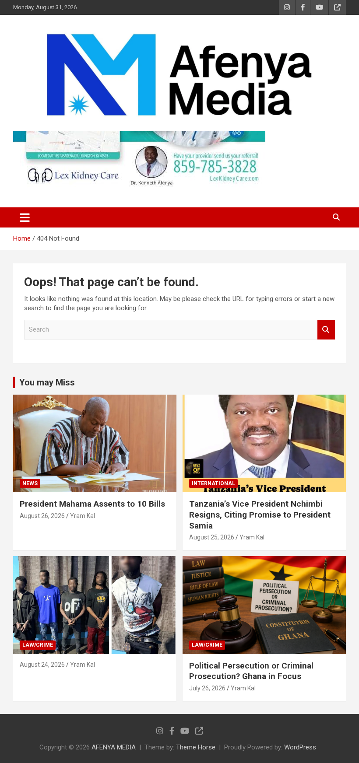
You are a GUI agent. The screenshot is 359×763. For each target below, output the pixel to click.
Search (326, 330)
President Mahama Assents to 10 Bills (92, 504)
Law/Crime (37, 645)
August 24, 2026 (42, 664)
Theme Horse (195, 747)
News (30, 483)
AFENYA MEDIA (114, 747)
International (213, 483)
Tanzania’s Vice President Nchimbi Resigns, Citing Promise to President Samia (260, 514)
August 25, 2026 (211, 537)
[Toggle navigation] (24, 217)
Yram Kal (82, 515)
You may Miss (47, 382)
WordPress (300, 747)
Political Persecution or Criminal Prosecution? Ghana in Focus (251, 671)
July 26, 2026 (207, 688)
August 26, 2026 (42, 515)
